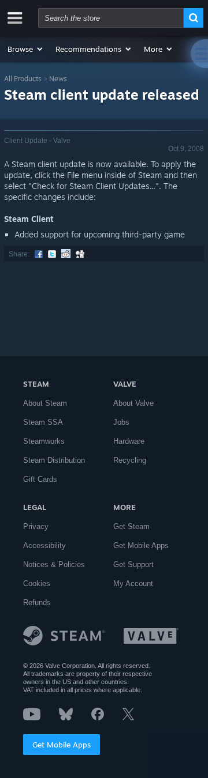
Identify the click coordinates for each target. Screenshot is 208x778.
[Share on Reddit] (65, 254)
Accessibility (44, 545)
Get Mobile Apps (61, 744)
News (58, 78)
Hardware (128, 441)
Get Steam (131, 526)
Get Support (133, 564)
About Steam (45, 403)
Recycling (129, 460)
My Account (133, 583)
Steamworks (44, 441)
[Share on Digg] (80, 254)
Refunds (37, 602)
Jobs (121, 422)
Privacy (36, 526)
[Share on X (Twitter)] (52, 254)
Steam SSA (43, 422)
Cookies (36, 583)
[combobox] (111, 18)
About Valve (133, 403)
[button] (26, 49)
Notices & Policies (54, 564)
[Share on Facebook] (39, 254)
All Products (23, 78)
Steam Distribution (54, 460)
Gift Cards (40, 479)
